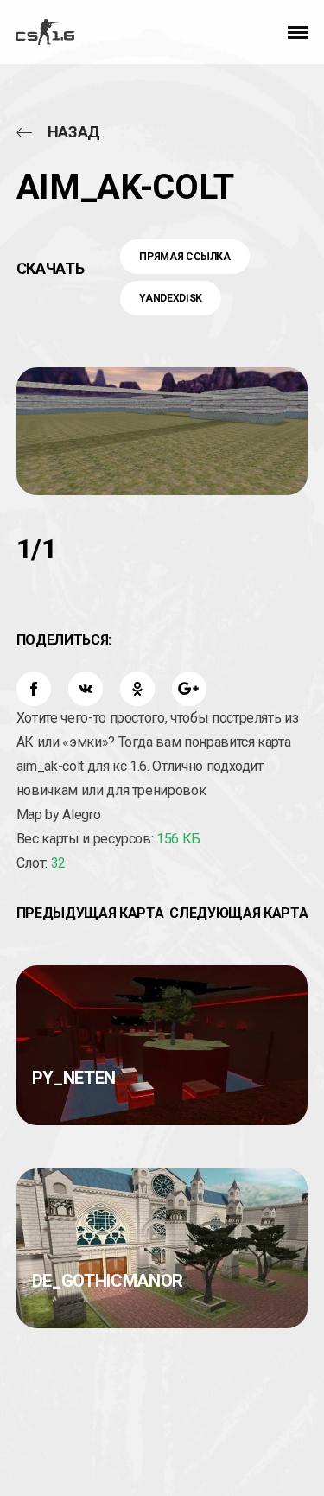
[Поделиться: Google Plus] (189, 689)
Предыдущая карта (89, 913)
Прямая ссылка (184, 257)
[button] (298, 32)
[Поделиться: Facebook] (33, 689)
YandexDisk (170, 298)
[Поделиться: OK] (137, 689)
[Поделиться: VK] (85, 689)
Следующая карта (238, 913)
